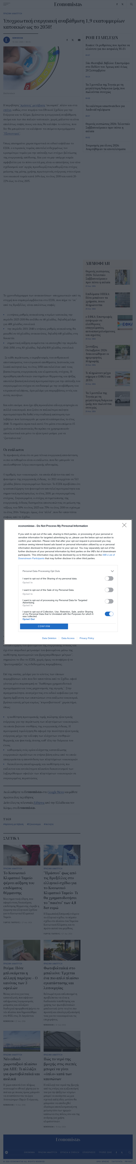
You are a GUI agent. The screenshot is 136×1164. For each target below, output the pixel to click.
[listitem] (68, 571)
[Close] (125, 526)
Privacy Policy (87, 638)
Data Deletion (49, 638)
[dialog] (68, 582)
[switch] (109, 578)
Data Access (68, 638)
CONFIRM (44, 626)
